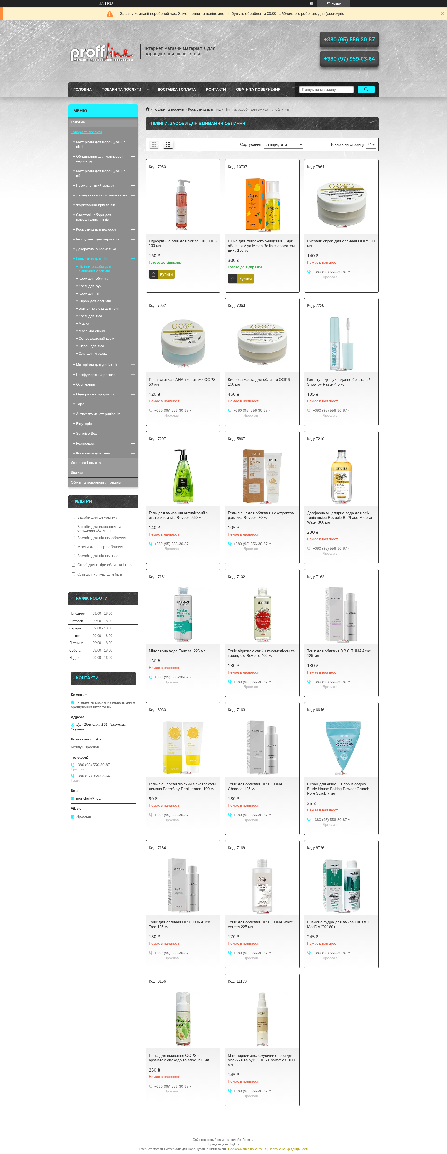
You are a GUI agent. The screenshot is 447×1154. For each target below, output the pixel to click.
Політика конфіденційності (288, 1149)
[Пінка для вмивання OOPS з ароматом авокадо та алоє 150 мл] (183, 1019)
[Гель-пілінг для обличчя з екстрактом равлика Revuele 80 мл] (262, 477)
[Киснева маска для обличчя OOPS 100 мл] (262, 343)
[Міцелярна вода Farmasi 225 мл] (183, 615)
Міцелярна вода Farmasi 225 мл (177, 651)
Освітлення (85, 384)
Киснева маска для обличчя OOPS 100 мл (259, 381)
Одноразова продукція (95, 394)
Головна (82, 89)
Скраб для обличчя (95, 301)
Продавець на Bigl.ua (223, 1144)
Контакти (216, 89)
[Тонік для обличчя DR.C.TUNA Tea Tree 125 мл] (183, 886)
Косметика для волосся (96, 229)
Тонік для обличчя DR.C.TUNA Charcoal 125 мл (255, 786)
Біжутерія (84, 424)
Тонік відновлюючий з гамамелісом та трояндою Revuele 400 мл (261, 653)
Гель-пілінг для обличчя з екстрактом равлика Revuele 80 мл (261, 515)
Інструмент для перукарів (97, 239)
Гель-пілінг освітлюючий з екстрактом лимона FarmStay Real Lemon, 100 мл (182, 786)
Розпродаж (85, 443)
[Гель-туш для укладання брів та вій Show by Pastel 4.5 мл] (341, 343)
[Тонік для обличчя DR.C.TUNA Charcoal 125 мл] (262, 748)
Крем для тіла (90, 316)
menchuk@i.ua (88, 798)
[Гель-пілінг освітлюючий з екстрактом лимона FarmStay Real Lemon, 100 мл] (183, 748)
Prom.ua (248, 1140)
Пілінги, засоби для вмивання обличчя (95, 268)
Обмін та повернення (258, 89)
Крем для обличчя (94, 278)
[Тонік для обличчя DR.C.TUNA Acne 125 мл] (341, 615)
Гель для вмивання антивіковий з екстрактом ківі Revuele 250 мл (178, 515)
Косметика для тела (93, 453)
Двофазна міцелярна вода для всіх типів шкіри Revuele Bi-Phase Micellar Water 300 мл (340, 517)
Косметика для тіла (204, 109)
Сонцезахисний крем (96, 338)
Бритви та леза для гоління (102, 308)
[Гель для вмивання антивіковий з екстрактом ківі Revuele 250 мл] (183, 477)
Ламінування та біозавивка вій (101, 195)
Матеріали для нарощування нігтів (100, 144)
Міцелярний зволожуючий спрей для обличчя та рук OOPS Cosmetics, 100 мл (261, 1060)
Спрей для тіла (91, 346)
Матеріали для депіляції (96, 365)
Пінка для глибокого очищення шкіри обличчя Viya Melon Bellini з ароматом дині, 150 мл (261, 246)
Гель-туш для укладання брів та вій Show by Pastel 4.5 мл (338, 381)
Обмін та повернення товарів (96, 482)
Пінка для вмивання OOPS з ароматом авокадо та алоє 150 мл (179, 1057)
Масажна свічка (92, 331)
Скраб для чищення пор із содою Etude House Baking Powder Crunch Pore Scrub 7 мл (338, 789)
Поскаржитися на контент (247, 1149)
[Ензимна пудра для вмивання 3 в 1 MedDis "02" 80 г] (341, 886)
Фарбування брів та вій (95, 205)
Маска (84, 323)
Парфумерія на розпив (95, 374)
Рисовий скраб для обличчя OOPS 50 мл (341, 243)
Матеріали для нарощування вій (100, 173)
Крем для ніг (89, 293)
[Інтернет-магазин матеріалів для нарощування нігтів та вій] (102, 51)
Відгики (77, 472)
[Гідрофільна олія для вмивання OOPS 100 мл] (183, 205)
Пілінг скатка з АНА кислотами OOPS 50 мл (182, 381)
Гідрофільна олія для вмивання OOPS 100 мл (183, 243)
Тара (80, 404)
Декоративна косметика (96, 249)
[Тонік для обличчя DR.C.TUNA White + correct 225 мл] (262, 886)
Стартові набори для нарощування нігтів (93, 217)
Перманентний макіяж (95, 185)
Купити (166, 274)
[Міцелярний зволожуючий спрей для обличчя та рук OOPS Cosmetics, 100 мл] (262, 1019)
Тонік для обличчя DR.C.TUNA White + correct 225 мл (262, 924)
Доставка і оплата (177, 89)
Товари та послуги (121, 89)
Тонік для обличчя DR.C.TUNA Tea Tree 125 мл (179, 924)
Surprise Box (86, 433)
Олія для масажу (93, 353)
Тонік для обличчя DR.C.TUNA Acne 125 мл (339, 653)
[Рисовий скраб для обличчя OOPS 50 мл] (341, 205)
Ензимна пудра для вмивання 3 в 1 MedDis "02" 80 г (338, 924)
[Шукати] (366, 89)
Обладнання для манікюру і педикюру (99, 158)
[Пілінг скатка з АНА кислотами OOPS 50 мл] (183, 343)
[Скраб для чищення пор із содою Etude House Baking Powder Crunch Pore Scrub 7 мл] (341, 748)
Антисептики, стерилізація (98, 414)
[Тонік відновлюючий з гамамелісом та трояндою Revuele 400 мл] (262, 615)
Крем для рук (90, 286)
